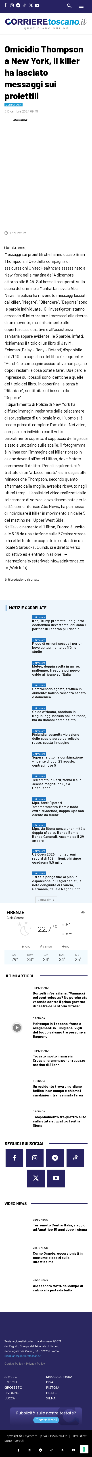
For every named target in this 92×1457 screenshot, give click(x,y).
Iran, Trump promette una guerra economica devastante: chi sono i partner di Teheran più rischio (59, 625)
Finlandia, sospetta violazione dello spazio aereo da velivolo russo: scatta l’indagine (55, 739)
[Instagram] (12, 6)
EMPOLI (10, 1382)
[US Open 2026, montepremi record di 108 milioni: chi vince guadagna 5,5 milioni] (18, 857)
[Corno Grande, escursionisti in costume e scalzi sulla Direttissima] (16, 1255)
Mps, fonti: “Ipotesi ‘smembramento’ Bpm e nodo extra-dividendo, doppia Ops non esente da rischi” (58, 809)
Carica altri (44, 900)
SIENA (50, 1398)
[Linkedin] (72, 219)
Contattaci (46, 1420)
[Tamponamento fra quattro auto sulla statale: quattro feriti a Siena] (16, 1118)
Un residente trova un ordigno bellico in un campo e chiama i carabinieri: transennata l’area (58, 1090)
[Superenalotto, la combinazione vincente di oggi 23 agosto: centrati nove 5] (18, 760)
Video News (40, 1220)
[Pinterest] (51, 219)
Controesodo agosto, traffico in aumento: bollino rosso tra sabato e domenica (59, 693)
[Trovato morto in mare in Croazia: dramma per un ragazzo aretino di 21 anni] (16, 1058)
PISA (49, 1382)
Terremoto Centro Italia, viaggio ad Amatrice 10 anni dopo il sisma (60, 1227)
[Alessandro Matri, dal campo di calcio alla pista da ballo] (16, 1285)
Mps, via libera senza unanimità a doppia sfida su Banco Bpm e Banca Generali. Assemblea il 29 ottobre (58, 835)
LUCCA (9, 1398)
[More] (83, 219)
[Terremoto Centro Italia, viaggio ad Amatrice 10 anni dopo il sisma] (16, 1225)
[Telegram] (18, 6)
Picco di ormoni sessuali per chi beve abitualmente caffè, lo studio (57, 648)
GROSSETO (13, 1387)
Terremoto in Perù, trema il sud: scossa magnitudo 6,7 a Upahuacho (57, 784)
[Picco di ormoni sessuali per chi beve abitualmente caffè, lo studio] (18, 646)
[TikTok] (24, 6)
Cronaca (39, 1018)
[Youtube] (37, 6)
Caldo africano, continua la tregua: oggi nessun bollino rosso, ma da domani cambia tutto (59, 716)
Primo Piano (41, 988)
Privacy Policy (35, 1363)
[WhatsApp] (62, 219)
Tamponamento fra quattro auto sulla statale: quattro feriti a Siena (59, 1121)
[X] (31, 6)
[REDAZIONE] (8, 120)
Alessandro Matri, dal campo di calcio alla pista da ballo (58, 1288)
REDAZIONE (20, 119)
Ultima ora (13, 104)
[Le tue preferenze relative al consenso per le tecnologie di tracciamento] (84, 1449)
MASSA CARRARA (59, 1376)
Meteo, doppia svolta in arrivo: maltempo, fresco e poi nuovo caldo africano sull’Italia (56, 670)
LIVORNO (11, 1392)
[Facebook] (5, 6)
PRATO (51, 1392)
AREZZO (10, 1376)
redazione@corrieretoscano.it (22, 1356)
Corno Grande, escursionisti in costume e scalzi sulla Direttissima (58, 1257)
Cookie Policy (13, 1363)
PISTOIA (52, 1387)
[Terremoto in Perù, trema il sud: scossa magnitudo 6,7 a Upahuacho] (18, 783)
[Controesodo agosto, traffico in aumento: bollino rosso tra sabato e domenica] (18, 692)
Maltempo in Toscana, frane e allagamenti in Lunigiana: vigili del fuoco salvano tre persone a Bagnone (59, 1030)
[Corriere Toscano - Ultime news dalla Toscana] (46, 23)
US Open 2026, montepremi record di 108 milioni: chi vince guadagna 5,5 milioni (56, 858)
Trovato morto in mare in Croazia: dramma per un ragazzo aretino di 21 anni (59, 1060)
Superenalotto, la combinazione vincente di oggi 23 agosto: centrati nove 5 (57, 761)
